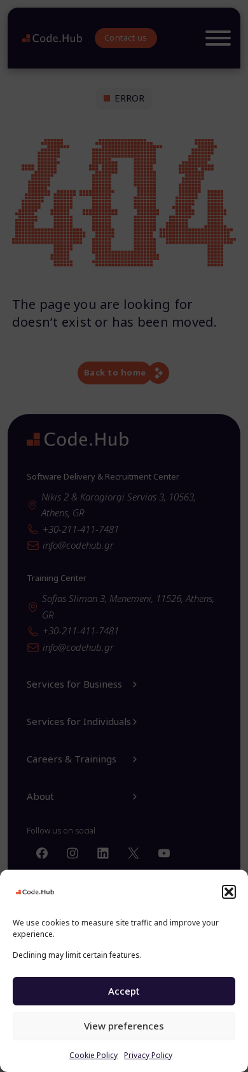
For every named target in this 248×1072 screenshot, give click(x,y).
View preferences (124, 1025)
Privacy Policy (148, 1055)
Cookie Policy (93, 1055)
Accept (124, 990)
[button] (229, 892)
